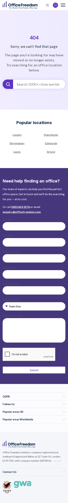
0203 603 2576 (20, 206)
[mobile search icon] (55, 5)
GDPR (6, 396)
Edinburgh (51, 143)
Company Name (11, 251)
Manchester (51, 134)
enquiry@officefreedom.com (22, 211)
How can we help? (12, 315)
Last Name (8, 235)
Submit (34, 370)
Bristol (51, 151)
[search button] (37, 5)
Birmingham (17, 143)
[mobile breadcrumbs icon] (63, 5)
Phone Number (11, 283)
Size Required (10, 299)
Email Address (10, 267)
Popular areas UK (13, 411)
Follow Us (8, 404)
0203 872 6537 (48, 5)
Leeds (17, 151)
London (17, 134)
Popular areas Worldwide (18, 419)
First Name (8, 219)
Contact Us (9, 471)
